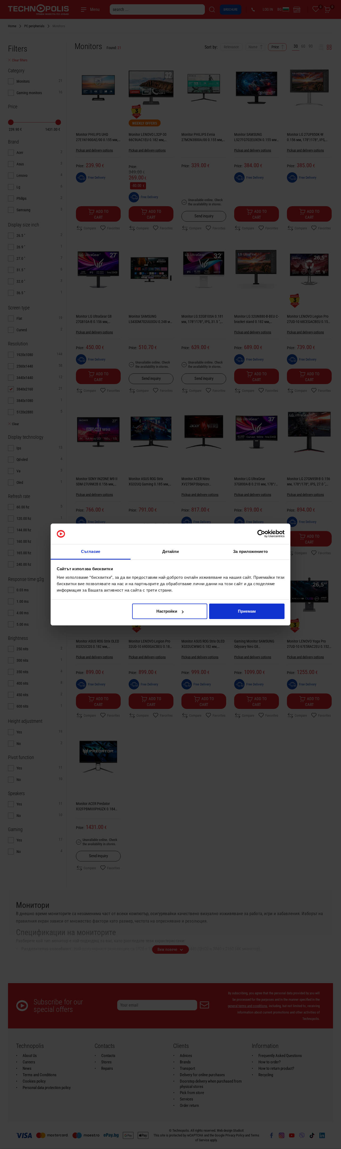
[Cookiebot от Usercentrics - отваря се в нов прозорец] (261, 534)
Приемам (247, 611)
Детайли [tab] (170, 551)
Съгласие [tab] (90, 551)
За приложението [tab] (250, 551)
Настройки (166, 611)
